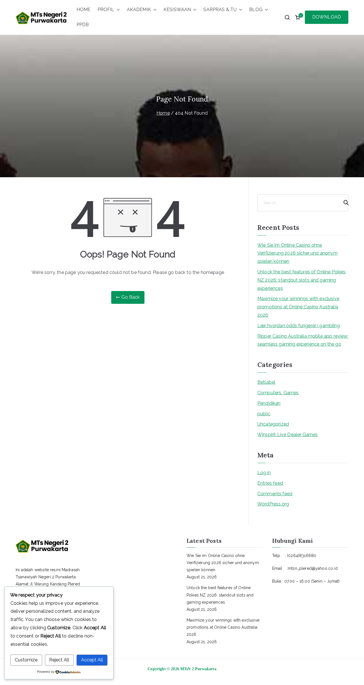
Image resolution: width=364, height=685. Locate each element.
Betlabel (266, 382)
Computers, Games (278, 392)
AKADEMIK (139, 9)
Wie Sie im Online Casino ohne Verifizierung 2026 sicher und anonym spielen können (297, 253)
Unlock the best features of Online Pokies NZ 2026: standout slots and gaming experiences (301, 280)
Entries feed (270, 483)
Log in (264, 472)
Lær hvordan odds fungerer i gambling (298, 325)
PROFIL (106, 9)
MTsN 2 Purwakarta (198, 669)
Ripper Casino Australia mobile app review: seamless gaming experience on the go (302, 340)
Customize (26, 660)
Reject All (59, 660)
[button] (117, 10)
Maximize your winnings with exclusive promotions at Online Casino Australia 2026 (298, 307)
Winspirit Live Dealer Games (287, 434)
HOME (83, 9)
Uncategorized (273, 424)
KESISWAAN (177, 9)
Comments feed (274, 493)
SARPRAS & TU (220, 9)
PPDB (82, 24)
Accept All (92, 660)
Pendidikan (269, 403)
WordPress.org (273, 504)
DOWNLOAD (326, 17)
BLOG (255, 9)
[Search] (343, 203)
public (263, 413)
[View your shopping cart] (297, 17)
